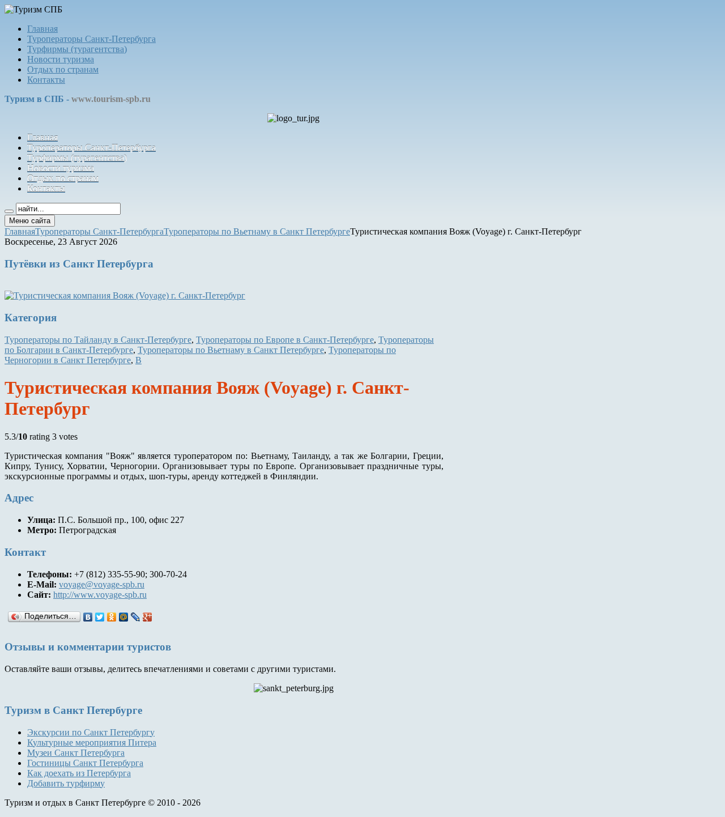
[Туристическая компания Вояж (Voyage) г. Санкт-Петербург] (125, 295)
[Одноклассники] (112, 617)
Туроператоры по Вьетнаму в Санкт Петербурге (231, 350)
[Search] (9, 211)
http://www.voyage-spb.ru (100, 594)
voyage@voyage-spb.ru (101, 584)
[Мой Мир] (124, 617)
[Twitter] (100, 617)
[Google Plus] (147, 617)
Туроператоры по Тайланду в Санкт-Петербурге (98, 339)
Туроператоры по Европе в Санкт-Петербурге (285, 339)
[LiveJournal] (136, 617)
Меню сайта (29, 220)
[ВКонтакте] (88, 617)
